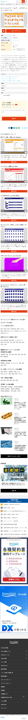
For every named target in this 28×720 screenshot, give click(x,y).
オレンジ (14, 78)
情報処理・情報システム (14, 371)
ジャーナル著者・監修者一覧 (7, 672)
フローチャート (15, 76)
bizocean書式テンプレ (10, 4)
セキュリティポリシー (5, 679)
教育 (2, 356)
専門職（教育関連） (5, 391)
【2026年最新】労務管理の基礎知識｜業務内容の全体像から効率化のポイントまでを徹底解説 (20, 448)
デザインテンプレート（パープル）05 (11, 255)
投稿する (14, 118)
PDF (2, 328)
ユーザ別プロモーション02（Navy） (10, 195)
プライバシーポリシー (5, 683)
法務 (17, 342)
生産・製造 (3, 380)
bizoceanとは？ (4, 665)
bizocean (2, 4)
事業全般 (6, 356)
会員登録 (23, 2)
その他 (5, 344)
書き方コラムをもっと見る (14, 456)
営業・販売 (11, 340)
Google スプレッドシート (21, 331)
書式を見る (14, 162)
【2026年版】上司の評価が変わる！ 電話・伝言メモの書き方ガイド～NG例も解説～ (20, 434)
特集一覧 (14, 490)
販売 (23, 363)
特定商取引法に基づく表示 (6, 697)
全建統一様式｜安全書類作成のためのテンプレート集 (14, 483)
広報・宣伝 (23, 354)
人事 (10, 354)
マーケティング (16, 40)
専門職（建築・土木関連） (7, 386)
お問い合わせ (4, 704)
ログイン (20, 2)
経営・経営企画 (4, 340)
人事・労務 (12, 342)
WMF (18, 328)
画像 (2, 331)
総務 (7, 354)
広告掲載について (4, 693)
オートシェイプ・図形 (6, 76)
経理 (13, 354)
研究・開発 (13, 391)
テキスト (22, 328)
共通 (2, 344)
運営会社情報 (4, 676)
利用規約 (3, 690)
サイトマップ (4, 708)
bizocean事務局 (7, 95)
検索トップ (18, 4)
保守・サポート (4, 373)
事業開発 (3, 363)
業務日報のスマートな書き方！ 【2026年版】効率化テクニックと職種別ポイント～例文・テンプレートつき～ (20, 405)
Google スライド (5, 333)
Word (5, 328)
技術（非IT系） (4, 371)
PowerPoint (13, 328)
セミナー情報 (4, 662)
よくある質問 (4, 701)
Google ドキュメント (9, 331)
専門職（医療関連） (18, 386)
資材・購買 (9, 380)
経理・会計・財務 (5, 342)
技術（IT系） (4, 365)
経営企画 (8, 363)
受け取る (24, 718)
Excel (8, 328)
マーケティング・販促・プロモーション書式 (11, 80)
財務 (16, 354)
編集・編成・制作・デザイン (15, 373)
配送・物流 (15, 380)
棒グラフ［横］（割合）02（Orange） (11, 137)
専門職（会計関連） (5, 388)
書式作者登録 (4, 669)
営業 (20, 363)
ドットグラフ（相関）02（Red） (9, 166)
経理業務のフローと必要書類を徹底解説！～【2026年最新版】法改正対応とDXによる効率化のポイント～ (20, 420)
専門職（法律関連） (15, 388)
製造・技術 (21, 342)
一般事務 (3, 354)
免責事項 (3, 686)
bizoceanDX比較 (4, 647)
